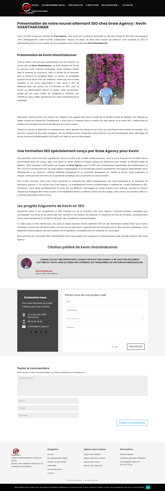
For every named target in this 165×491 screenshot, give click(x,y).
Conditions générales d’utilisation (133, 458)
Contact (50, 473)
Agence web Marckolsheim (94, 458)
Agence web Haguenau (93, 465)
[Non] (162, 487)
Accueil (50, 454)
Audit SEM (51, 465)
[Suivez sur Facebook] (31, 332)
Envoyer (135, 346)
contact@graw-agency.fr (130, 462)
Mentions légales (126, 454)
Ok (148, 487)
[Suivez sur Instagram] (46, 332)
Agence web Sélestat (92, 454)
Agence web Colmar (92, 462)
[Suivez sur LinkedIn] (36, 332)
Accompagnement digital (57, 458)
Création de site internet (56, 462)
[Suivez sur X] (41, 332)
